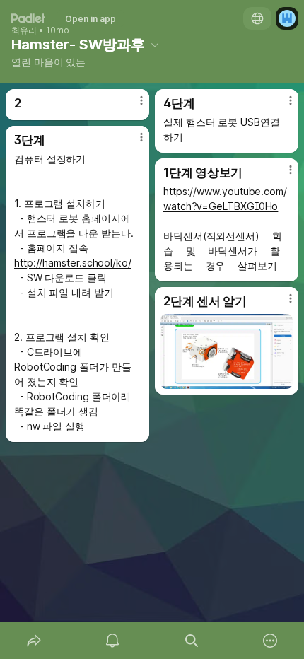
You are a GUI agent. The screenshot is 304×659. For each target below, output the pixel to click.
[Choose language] (257, 18)
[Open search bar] (191, 640)
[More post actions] (132, 106)
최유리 (24, 30)
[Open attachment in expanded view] (226, 351)
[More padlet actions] (271, 640)
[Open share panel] (34, 640)
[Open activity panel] (113, 640)
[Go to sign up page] (287, 18)
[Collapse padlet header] (155, 44)
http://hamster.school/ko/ (72, 263)
